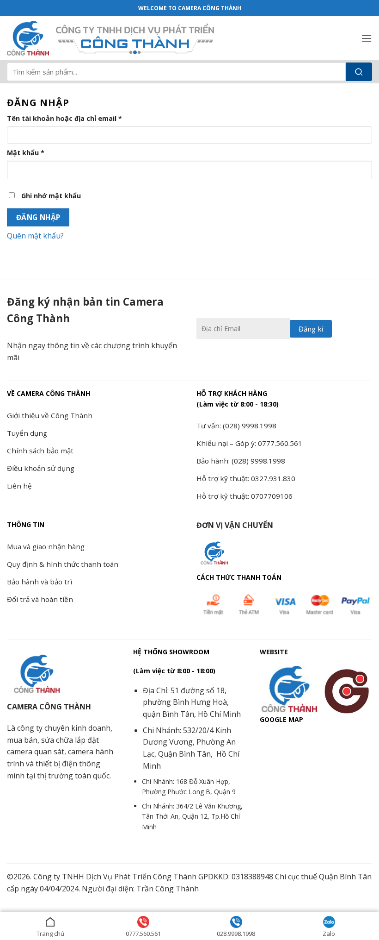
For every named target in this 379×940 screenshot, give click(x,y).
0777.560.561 (143, 933)
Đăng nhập (38, 217)
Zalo (329, 933)
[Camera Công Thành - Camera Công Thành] (28, 38)
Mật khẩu (33, 153)
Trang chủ (50, 933)
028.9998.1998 (236, 933)
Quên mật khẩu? (35, 236)
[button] (366, 38)
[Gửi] (359, 72)
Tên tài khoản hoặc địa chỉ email (72, 118)
